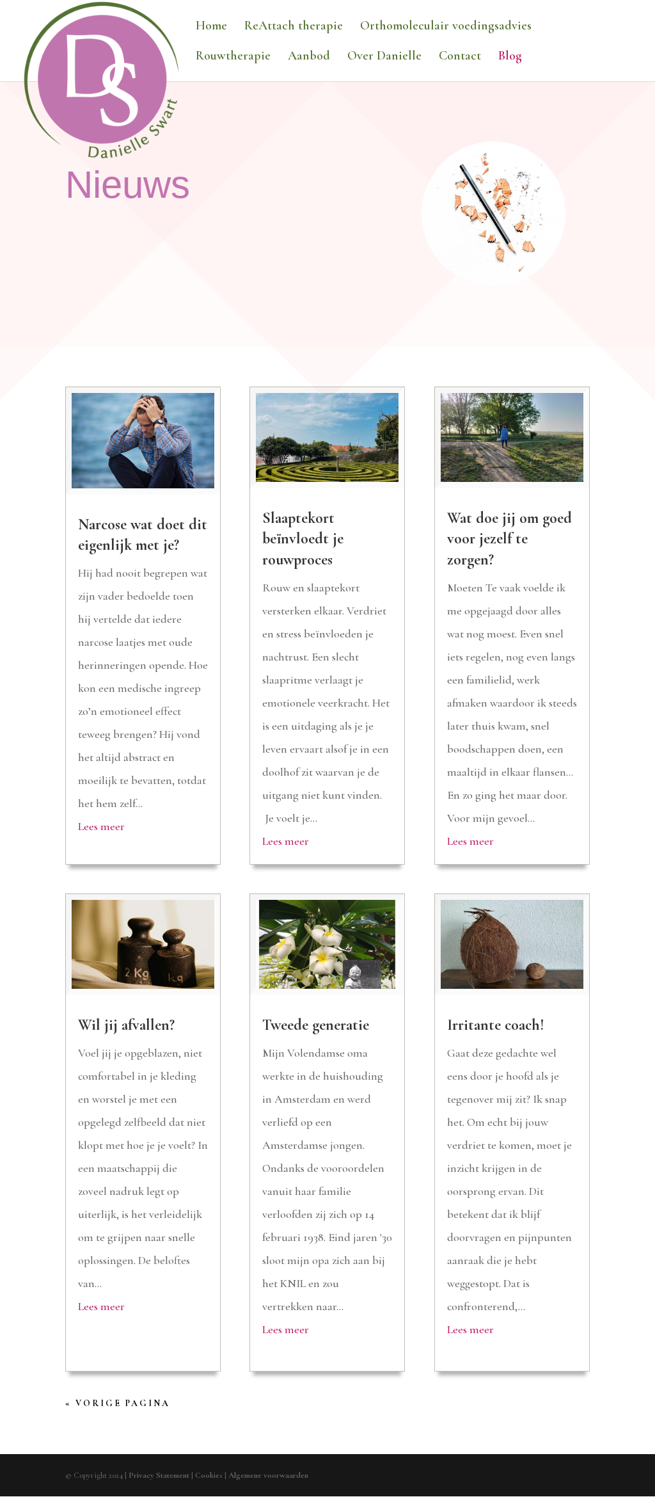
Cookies (209, 1475)
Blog (510, 57)
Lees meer (101, 826)
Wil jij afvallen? (126, 1025)
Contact (460, 57)
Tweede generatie (315, 1025)
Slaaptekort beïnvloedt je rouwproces (302, 538)
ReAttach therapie (293, 27)
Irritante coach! (495, 1025)
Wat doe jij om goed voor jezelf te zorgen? (509, 538)
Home (211, 27)
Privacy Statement (159, 1475)
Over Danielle (384, 57)
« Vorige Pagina (117, 1403)
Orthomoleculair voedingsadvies (446, 27)
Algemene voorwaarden (268, 1475)
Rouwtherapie (233, 57)
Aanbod (309, 57)
